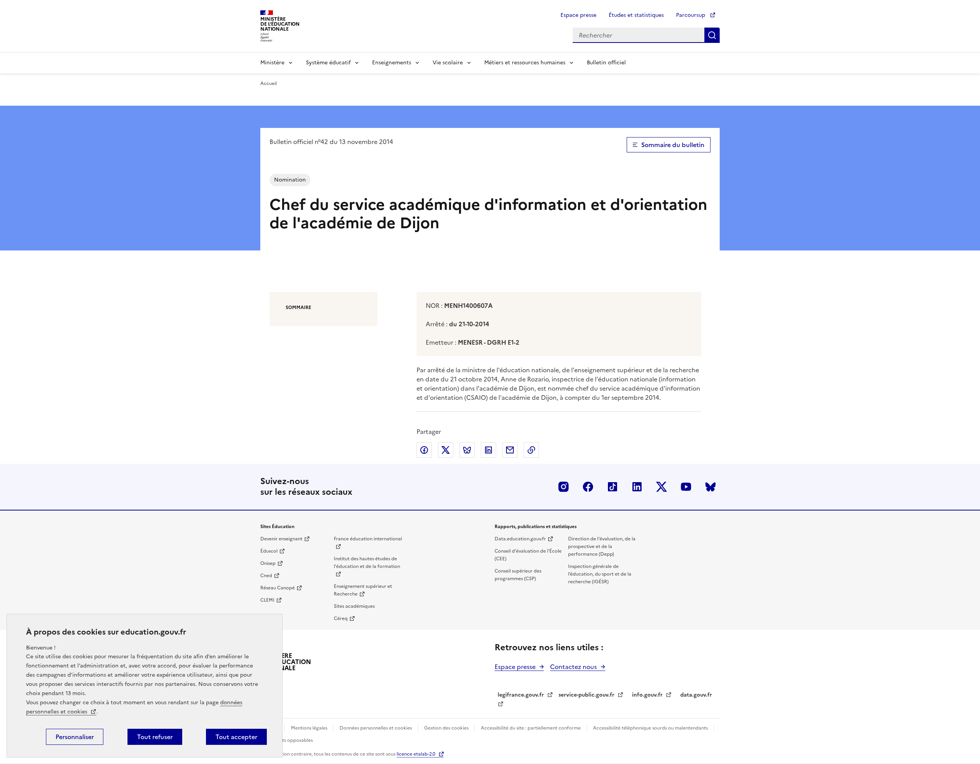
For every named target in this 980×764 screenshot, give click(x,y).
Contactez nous (573, 666)
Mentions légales (309, 728)
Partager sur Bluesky (467, 450)
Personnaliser (75, 736)
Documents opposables (286, 740)
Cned (266, 575)
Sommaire (298, 307)
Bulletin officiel (606, 63)
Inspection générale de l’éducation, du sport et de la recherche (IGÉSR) (599, 574)
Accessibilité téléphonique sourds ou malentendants (651, 728)
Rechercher (712, 35)
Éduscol (269, 551)
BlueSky (710, 487)
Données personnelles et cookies (376, 728)
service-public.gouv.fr (586, 695)
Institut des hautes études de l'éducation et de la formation (367, 562)
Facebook (588, 487)
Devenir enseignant (281, 538)
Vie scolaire (448, 63)
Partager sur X (445, 450)
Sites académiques (354, 606)
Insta (563, 487)
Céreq (341, 618)
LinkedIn (637, 487)
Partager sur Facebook (424, 450)
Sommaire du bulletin (672, 144)
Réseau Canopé (277, 587)
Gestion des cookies (447, 728)
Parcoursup (691, 15)
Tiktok (612, 487)
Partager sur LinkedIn (488, 450)
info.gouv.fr (647, 695)
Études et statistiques (636, 15)
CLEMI (267, 600)
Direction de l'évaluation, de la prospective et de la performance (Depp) (601, 546)
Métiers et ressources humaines (524, 63)
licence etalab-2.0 (416, 754)
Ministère (272, 63)
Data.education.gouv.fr (520, 538)
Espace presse (578, 15)
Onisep (268, 563)
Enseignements (391, 63)
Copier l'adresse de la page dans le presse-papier (531, 450)
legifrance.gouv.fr (521, 695)
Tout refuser (155, 736)
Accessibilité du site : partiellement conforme (531, 728)
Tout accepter (236, 736)
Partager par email (510, 450)
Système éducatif (328, 63)
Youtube (686, 487)
